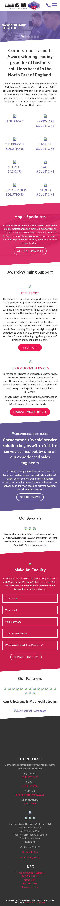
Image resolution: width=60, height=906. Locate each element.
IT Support (30, 347)
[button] (54, 5)
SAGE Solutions (30, 876)
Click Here (30, 803)
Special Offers (30, 886)
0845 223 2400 (30, 776)
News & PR (30, 879)
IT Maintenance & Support (30, 872)
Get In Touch (30, 497)
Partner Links (30, 883)
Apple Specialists (30, 250)
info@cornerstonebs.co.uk (30, 794)
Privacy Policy (30, 852)
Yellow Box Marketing (35, 903)
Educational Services (30, 411)
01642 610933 (30, 785)
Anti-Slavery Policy (30, 857)
